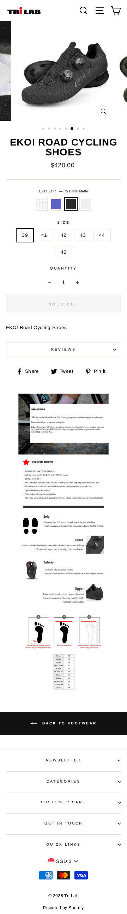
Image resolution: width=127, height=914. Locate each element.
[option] (63, 71)
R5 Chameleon (56, 204)
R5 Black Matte (71, 204)
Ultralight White (41, 204)
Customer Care (63, 802)
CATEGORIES (64, 781)
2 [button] (50, 129)
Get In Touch (63, 823)
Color (63, 191)
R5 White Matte (86, 204)
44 (102, 235)
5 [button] (66, 129)
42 (64, 235)
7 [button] (78, 129)
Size (63, 222)
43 (83, 235)
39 (25, 235)
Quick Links (63, 844)
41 (44, 235)
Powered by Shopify (63, 907)
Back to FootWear (68, 723)
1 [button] (44, 129)
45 (64, 252)
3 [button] (55, 129)
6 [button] (72, 129)
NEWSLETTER (63, 760)
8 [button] (84, 129)
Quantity (63, 268)
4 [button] (61, 129)
